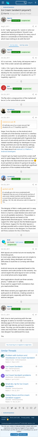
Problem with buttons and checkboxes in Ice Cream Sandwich (20, 356)
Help (32, 417)
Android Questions (20, 360)
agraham (10, 109)
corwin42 (11, 176)
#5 (36, 185)
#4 (36, 117)
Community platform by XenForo (18, 423)
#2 (36, 58)
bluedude (8, 388)
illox (6, 368)
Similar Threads (26, 14)
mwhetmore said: (7, 122)
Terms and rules (15, 417)
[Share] (33, 26)
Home (3, 419)
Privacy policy (25, 417)
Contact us (4, 417)
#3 (36, 94)
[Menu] (2, 2)
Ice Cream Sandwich (14, 366)
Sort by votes (24, 45)
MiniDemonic (9, 377)
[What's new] (35, 3)
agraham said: (6, 189)
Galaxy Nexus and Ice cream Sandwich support (17, 396)
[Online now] (5, 243)
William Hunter (9, 360)
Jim (8, 86)
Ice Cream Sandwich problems (18, 375)
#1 (36, 26)
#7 (36, 315)
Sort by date (14, 45)
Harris (6, 13)
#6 (36, 249)
